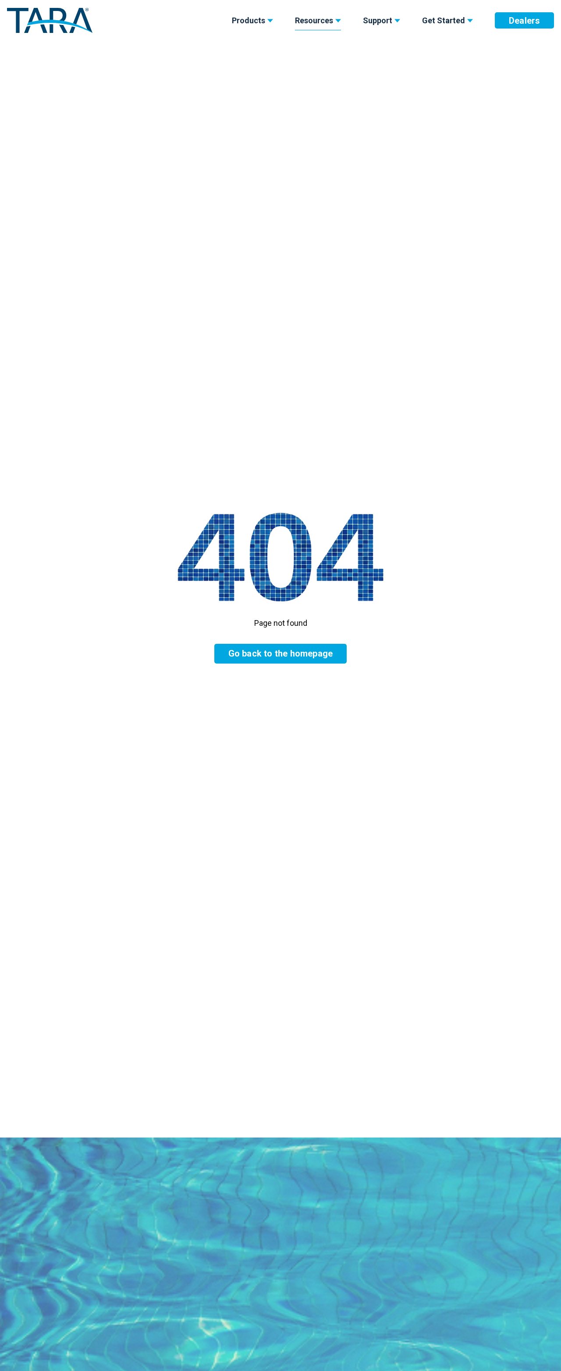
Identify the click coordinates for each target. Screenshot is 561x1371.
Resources (314, 20)
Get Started (443, 20)
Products (248, 20)
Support (377, 20)
